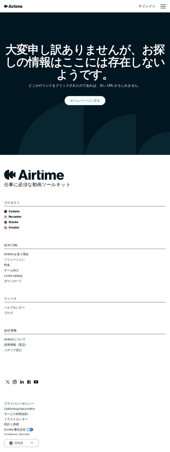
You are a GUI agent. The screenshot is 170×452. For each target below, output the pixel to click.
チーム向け (11, 270)
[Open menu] (163, 6)
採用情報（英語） (16, 344)
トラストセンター (16, 419)
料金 (7, 265)
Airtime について (15, 339)
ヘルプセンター (14, 307)
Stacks (13, 222)
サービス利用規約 (16, 414)
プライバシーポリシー (19, 403)
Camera (14, 211)
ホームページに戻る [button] (85, 101)
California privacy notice (19, 408)
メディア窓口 (13, 350)
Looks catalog (13, 275)
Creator (14, 227)
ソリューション (14, 259)
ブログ (8, 312)
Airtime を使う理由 (16, 254)
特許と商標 (11, 424)
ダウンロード (13, 281)
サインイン (146, 6)
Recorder (15, 217)
